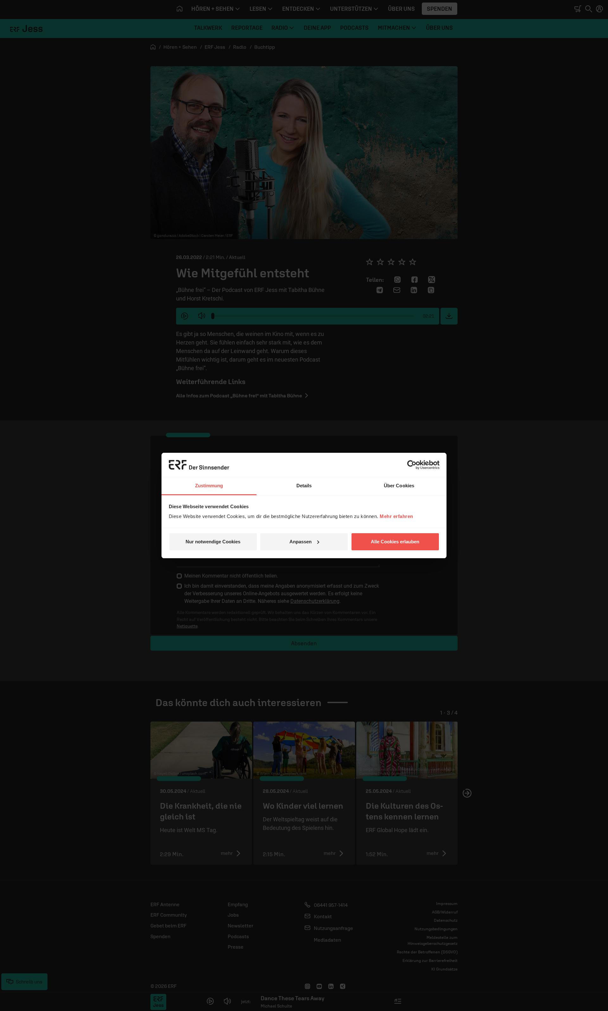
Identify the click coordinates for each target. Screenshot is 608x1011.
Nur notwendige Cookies (213, 541)
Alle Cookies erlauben (395, 541)
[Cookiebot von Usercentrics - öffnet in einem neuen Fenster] (412, 465)
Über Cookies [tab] (399, 485)
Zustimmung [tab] (209, 485)
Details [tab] (304, 485)
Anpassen (300, 541)
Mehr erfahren (396, 516)
